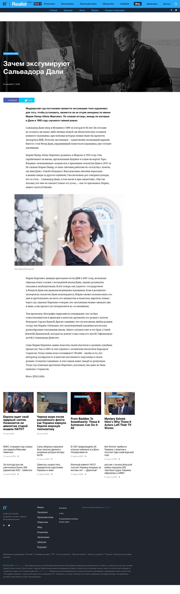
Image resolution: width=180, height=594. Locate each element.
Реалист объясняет (115, 10)
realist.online (43, 571)
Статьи (53, 10)
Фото (82, 10)
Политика (49, 3)
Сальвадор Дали (11, 53)
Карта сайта (8, 563)
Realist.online (19, 566)
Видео (95, 10)
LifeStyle (124, 3)
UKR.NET (107, 507)
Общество (108, 3)
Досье (166, 3)
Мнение (68, 10)
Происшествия (88, 3)
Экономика (67, 3)
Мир (137, 3)
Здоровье (151, 3)
